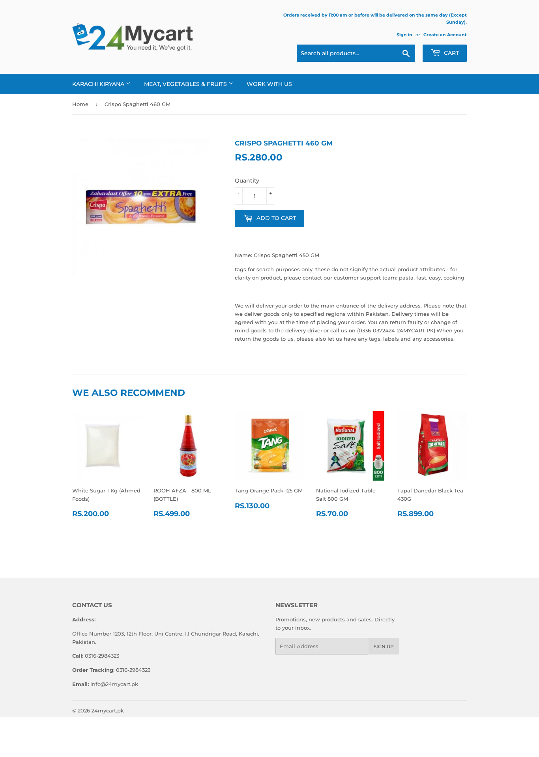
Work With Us (269, 84)
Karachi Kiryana (99, 84)
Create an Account (445, 34)
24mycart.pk (108, 710)
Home (80, 104)
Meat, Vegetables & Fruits (186, 84)
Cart (450, 52)
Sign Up (384, 646)
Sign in (404, 34)
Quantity (247, 180)
